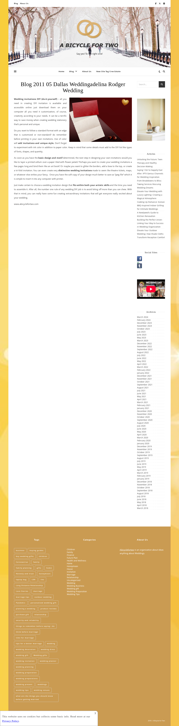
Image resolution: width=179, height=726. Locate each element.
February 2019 (143, 475)
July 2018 (141, 496)
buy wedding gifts (25, 556)
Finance (70, 555)
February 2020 (143, 440)
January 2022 (143, 373)
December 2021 (144, 375)
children (43, 556)
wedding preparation (26, 673)
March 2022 (142, 367)
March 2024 (142, 317)
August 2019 (143, 458)
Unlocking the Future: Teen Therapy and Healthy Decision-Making (149, 163)
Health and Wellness (76, 560)
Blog (16, 3)
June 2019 (141, 464)
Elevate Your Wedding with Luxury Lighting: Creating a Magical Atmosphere (149, 195)
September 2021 (144, 384)
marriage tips (22, 597)
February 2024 (143, 320)
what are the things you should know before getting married (34, 698)
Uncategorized (73, 580)
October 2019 (143, 452)
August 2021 (143, 387)
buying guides (36, 550)
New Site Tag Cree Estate (108, 71)
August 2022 (143, 352)
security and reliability (27, 620)
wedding (51, 643)
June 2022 (141, 358)
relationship (40, 614)
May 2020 (141, 431)
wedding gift (22, 655)
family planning (24, 568)
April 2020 (142, 434)
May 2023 (141, 337)
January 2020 (143, 443)
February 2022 (143, 370)
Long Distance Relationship (29, 585)
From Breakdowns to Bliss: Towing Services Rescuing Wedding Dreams (149, 184)
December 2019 (144, 446)
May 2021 (141, 396)
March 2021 (142, 402)
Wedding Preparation (77, 591)
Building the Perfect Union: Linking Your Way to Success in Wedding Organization (150, 223)
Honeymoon (72, 566)
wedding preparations (27, 678)
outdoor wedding (43, 597)
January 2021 (143, 408)
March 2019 (142, 472)
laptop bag (21, 579)
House (70, 569)
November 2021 (144, 378)
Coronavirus (22, 562)
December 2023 (144, 323)
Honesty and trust (25, 574)
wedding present (24, 684)
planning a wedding (25, 609)
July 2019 (141, 461)
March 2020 (142, 437)
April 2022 (142, 364)
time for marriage (25, 638)
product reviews (49, 609)
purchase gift (22, 614)
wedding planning (25, 667)
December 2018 (144, 481)
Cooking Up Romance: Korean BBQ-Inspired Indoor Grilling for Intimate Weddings (151, 205)
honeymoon (45, 574)
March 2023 (142, 340)
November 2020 (144, 414)
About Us (24, 3)
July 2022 (141, 355)
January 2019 (143, 478)
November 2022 (144, 346)
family (36, 562)
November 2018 (144, 484)
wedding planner (48, 661)
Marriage (71, 574)
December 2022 (144, 343)
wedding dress (48, 649)
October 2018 (143, 487)
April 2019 (142, 470)
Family (70, 552)
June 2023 (141, 334)
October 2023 (143, 328)
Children (71, 549)
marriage (37, 591)
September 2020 (144, 420)
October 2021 (143, 381)
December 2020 (144, 411)
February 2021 (143, 405)
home (49, 568)
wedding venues (42, 690)
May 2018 (141, 502)
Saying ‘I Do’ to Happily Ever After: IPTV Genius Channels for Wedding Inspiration (150, 173)
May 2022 (141, 361)
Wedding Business (75, 585)
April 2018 (142, 505)
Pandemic (20, 603)
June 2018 (141, 499)
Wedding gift (73, 588)
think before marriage (27, 632)
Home (61, 71)
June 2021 (141, 393)
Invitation (71, 571)
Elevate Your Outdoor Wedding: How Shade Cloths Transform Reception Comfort (151, 234)
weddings (42, 684)
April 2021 (142, 399)
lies (42, 579)
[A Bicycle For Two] (89, 35)
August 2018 (143, 493)
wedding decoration (26, 649)
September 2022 (144, 349)
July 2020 (141, 425)
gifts (39, 568)
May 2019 (141, 467)
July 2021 (141, 390)
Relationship (73, 577)
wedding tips (22, 690)
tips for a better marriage (29, 643)
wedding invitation (25, 661)
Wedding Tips (73, 594)
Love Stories (22, 591)
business (20, 550)
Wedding (71, 583)
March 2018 (142, 508)
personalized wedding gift (43, 603)
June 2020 (141, 428)
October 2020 (143, 417)
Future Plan (72, 557)
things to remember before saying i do (35, 626)
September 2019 (144, 455)
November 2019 (144, 449)
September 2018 (144, 490)
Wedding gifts (40, 655)
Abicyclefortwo (127, 549)
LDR (34, 579)
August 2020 (143, 423)
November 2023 (144, 326)
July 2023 (141, 331)
